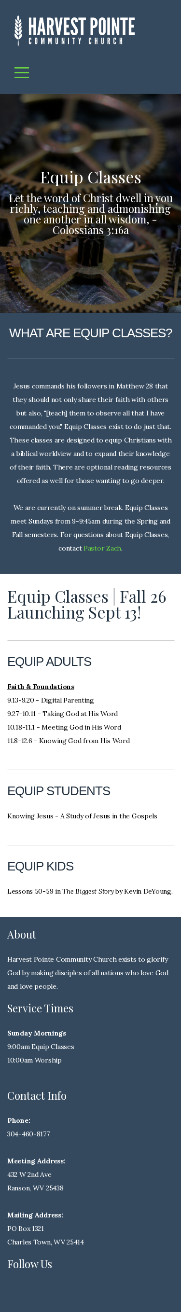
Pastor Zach (102, 548)
